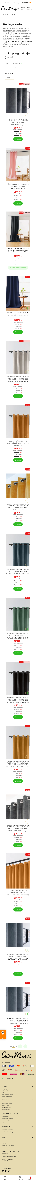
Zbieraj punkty (5, 1105)
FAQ (3, 1092)
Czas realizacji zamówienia (9, 1120)
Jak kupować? (5, 1134)
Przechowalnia (6, 1109)
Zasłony (16, 15)
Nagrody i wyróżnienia (8, 1145)
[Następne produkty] (20, 1046)
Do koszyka (18, 139)
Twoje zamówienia (7, 1103)
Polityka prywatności (7, 1094)
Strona (10, 1046)
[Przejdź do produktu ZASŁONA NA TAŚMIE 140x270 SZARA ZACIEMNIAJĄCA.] (18, 100)
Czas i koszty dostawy (7, 1118)
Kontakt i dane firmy (7, 1141)
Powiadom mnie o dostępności (18, 267)
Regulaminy (5, 1090)
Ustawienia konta (6, 1107)
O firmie (4, 1143)
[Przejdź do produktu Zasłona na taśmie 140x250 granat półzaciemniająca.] (18, 293)
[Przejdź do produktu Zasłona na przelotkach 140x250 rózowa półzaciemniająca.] (18, 164)
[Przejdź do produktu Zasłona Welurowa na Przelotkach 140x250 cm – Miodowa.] (18, 421)
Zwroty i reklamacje (7, 1096)
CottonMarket (7, 15)
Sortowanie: (9, 73)
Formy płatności (6, 1116)
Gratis (3, 1123)
